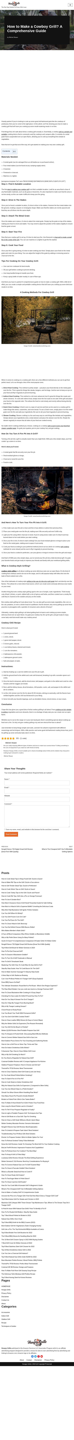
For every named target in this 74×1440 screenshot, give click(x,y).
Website (7, 796)
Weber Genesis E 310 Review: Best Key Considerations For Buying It (25, 1161)
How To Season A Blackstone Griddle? (14, 954)
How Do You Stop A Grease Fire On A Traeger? (17, 999)
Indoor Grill (5, 1316)
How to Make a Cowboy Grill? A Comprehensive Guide (20, 1192)
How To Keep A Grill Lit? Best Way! (13, 1154)
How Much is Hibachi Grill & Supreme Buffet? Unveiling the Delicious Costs (27, 906)
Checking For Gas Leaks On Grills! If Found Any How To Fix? (22, 996)
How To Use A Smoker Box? (11, 899)
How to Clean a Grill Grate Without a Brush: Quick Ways (20, 1120)
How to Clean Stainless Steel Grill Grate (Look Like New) (20, 1072)
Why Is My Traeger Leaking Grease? (13, 1006)
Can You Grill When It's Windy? (12, 913)
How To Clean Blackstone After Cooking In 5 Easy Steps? (21, 992)
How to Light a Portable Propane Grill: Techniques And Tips (21, 1113)
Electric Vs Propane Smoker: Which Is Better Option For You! (22, 1137)
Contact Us (5, 1300)
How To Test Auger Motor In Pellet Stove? (15, 1178)
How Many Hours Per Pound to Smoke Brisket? (17, 1096)
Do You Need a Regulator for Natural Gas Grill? (17, 1058)
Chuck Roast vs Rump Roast (11, 1010)
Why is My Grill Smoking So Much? (13, 1054)
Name (6, 779)
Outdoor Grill (5, 1319)
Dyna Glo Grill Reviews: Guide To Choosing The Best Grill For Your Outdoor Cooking (30, 1144)
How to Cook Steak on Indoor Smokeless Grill (17, 1082)
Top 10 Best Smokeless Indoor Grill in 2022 (16, 1250)
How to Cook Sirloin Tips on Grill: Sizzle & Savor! (18, 889)
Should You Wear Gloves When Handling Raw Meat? (19, 1092)
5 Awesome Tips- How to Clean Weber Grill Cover (18, 1051)
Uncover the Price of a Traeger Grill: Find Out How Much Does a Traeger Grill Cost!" (29, 1196)
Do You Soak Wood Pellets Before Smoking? (16, 1075)
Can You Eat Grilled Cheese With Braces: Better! (18, 927)
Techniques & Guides (8, 1326)
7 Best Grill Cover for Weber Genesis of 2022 (16, 1243)
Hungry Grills (5, 1290)
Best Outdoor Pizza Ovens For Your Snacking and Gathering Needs (24, 1041)
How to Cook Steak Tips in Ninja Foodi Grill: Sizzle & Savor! (21, 879)
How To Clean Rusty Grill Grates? (12, 1175)
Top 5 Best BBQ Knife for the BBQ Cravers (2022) (18, 1222)
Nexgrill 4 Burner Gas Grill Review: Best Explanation (19, 1127)
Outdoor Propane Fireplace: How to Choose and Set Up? (20, 1065)
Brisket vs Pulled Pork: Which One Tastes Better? (18, 1099)
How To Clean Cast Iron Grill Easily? (13, 1182)
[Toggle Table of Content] (13, 151)
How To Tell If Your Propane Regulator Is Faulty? (18, 1109)
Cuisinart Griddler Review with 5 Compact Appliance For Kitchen (23, 1061)
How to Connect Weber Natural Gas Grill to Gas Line (19, 1037)
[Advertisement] (37, 71)
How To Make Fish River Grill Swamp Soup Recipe (18, 1270)
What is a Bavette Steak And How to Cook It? (16, 1172)
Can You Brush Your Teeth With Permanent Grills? (18, 1013)
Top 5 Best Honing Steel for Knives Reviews (16, 1277)
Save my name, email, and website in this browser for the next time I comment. (32, 829)
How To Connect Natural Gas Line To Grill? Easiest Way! (20, 1165)
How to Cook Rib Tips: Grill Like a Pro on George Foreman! (21, 896)
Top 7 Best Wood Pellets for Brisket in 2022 (16, 1215)
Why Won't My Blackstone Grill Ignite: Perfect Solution (19, 910)
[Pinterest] (38, 1356)
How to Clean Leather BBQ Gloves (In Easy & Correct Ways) (22, 1020)
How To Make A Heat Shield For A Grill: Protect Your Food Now (22, 1103)
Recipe (3, 1323)
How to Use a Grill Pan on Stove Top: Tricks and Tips (19, 1044)
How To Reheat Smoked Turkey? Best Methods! (17, 1140)
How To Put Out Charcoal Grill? (12, 951)
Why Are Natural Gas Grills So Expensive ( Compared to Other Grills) (24, 1085)
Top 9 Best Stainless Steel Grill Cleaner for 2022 (17, 1246)
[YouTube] (41, 1356)
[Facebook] (32, 1356)
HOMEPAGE (5, 1286)
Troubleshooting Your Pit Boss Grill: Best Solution (18, 1134)
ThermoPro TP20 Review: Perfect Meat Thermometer (19, 1264)
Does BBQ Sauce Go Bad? (10, 982)
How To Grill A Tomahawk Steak (12, 961)
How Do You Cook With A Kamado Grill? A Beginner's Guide (22, 1185)
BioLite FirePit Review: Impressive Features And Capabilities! (22, 1147)
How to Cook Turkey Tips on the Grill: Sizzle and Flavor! (20, 893)
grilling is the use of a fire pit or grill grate (40, 581)
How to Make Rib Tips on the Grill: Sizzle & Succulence (20, 882)
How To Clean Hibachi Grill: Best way (14, 923)
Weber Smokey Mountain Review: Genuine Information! (20, 1123)
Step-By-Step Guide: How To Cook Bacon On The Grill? (20, 968)
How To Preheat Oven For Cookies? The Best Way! (18, 1151)
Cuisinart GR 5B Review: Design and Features (17, 1267)
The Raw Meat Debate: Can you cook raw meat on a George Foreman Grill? (27, 989)
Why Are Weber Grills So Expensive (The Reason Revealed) (22, 1023)
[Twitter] (35, 1356)
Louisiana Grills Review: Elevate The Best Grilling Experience (22, 1158)
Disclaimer (5, 1296)
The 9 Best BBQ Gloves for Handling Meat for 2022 (18, 1236)
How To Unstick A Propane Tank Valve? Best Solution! (19, 1130)
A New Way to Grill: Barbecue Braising (14, 975)
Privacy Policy (6, 1293)
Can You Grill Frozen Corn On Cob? (13, 917)
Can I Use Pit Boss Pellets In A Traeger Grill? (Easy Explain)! (22, 979)
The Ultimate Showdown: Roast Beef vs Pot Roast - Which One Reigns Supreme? (29, 986)
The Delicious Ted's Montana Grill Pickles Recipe (18, 1274)
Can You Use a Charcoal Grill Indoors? (14, 1253)
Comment (8, 804)
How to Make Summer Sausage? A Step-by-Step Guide (20, 972)
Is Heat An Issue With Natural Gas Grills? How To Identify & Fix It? (23, 1208)
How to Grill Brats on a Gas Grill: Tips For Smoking (18, 1116)
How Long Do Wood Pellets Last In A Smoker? (17, 1106)
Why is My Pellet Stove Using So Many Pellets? (17, 937)
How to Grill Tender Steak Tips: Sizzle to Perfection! (19, 886)
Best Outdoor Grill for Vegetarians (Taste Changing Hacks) (21, 1226)
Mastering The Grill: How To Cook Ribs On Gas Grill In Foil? (21, 965)
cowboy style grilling (8, 571)
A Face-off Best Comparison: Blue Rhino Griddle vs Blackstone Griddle (25, 934)
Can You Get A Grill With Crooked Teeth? (15, 1016)
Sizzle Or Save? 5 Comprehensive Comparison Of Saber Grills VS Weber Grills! (28, 941)
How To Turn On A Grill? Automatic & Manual (16, 958)
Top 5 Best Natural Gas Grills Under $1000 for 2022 (19, 1257)
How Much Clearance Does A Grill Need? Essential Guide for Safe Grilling (26, 903)
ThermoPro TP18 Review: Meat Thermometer (17, 1068)
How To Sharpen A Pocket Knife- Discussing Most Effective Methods (24, 1034)
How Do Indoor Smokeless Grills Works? (15, 1047)
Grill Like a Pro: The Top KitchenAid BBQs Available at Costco (22, 1229)
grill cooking (65, 547)
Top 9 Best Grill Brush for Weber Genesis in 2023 (18, 948)
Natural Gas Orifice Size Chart (11, 1219)
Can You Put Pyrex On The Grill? (12, 920)
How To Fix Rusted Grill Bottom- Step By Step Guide (19, 1212)
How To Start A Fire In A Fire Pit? (12, 1079)
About (3, 1303)
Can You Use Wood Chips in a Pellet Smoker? (17, 1089)
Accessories (5, 1312)
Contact (29, 1360)
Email (6, 787)
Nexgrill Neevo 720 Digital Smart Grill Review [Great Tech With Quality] (25, 944)
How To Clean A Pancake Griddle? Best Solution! (18, 1168)
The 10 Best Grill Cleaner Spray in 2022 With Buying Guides (22, 1239)
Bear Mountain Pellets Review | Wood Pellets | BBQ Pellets (21, 1260)
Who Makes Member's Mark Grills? (13, 930)
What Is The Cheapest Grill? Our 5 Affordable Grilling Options (22, 1189)
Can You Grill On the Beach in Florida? (14, 1027)
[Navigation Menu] (70, 5)
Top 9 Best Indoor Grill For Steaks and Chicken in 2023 (20, 1199)
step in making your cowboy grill (18, 189)
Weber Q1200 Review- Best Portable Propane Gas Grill (20, 1030)
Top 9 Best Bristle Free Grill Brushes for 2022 (16, 1232)
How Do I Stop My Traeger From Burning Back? (17, 1003)
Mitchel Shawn (13, 37)
